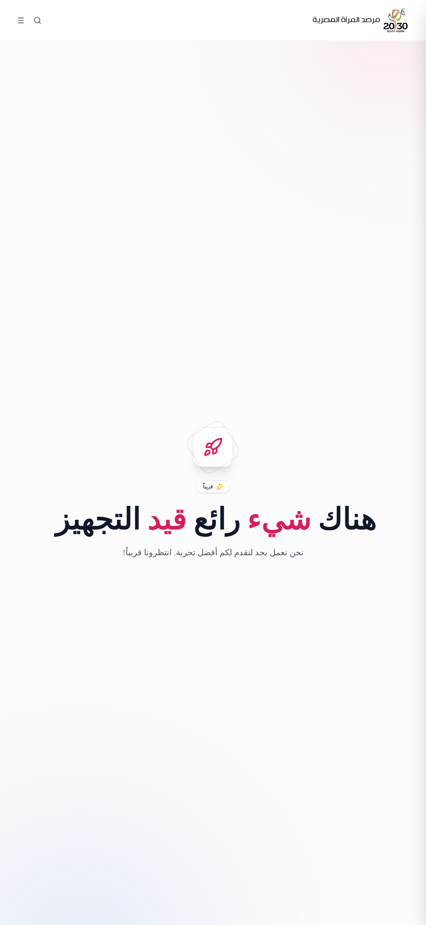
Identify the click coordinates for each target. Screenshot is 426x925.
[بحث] (37, 20)
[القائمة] (20, 20)
